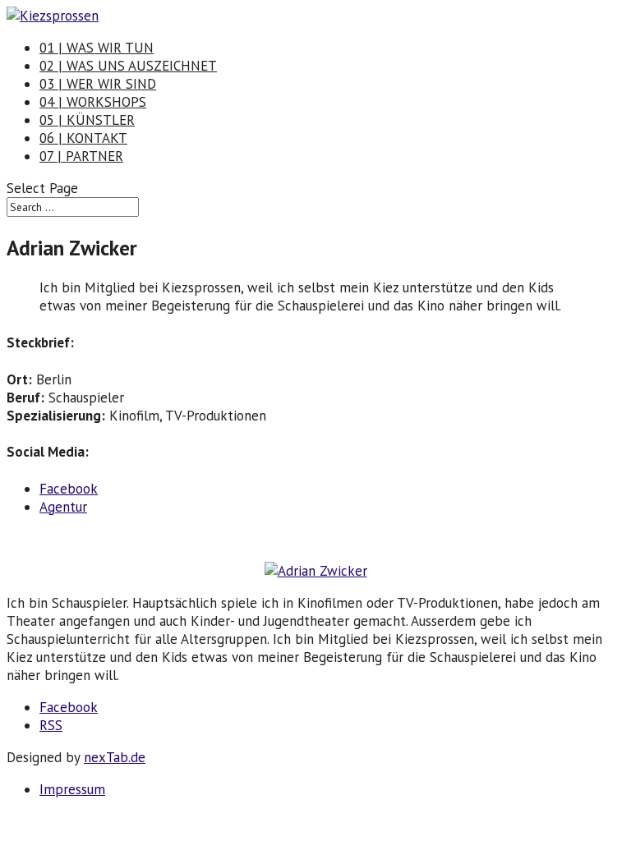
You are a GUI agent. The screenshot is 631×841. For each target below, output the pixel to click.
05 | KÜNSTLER (87, 120)
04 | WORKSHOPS (92, 102)
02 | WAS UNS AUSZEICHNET (128, 66)
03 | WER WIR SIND (97, 84)
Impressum (72, 789)
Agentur (63, 507)
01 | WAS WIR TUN (96, 48)
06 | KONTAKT (83, 138)
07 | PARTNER (81, 156)
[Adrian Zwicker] (316, 571)
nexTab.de (114, 757)
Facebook (68, 489)
